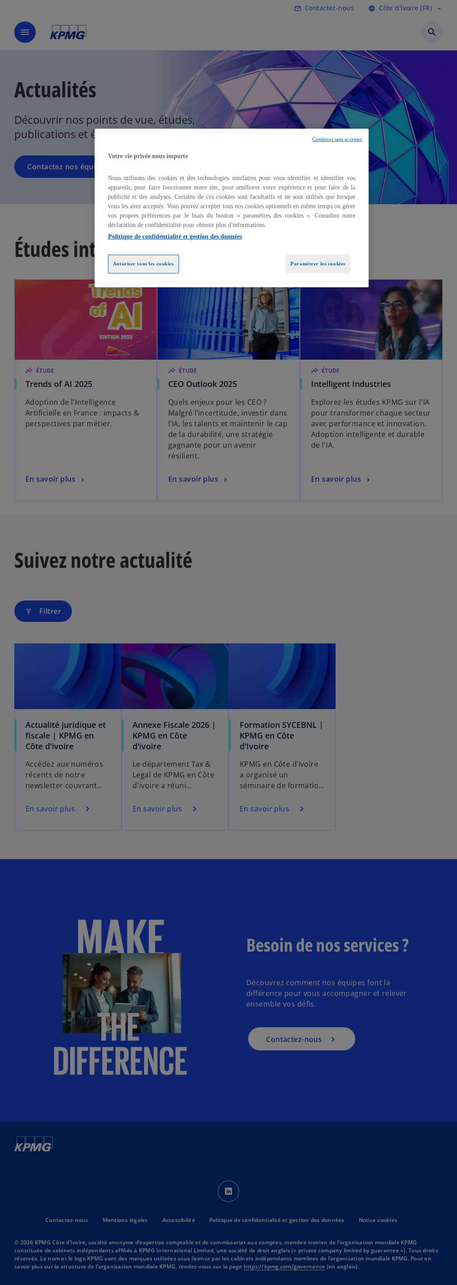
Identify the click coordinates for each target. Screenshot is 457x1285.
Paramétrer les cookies (318, 263)
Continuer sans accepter (337, 139)
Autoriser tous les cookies (143, 263)
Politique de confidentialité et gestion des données (175, 236)
